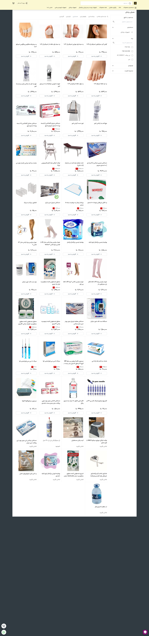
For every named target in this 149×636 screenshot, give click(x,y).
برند (132, 38)
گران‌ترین (61, 16)
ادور (129, 59)
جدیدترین (75, 16)
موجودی (130, 66)
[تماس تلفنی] (3, 626)
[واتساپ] (3, 632)
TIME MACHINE (126, 51)
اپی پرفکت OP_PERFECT (123, 55)
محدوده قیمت (129, 71)
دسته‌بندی (130, 27)
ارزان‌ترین (68, 16)
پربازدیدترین (91, 16)
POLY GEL (127, 47)
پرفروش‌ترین (83, 16)
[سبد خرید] (13, 3)
